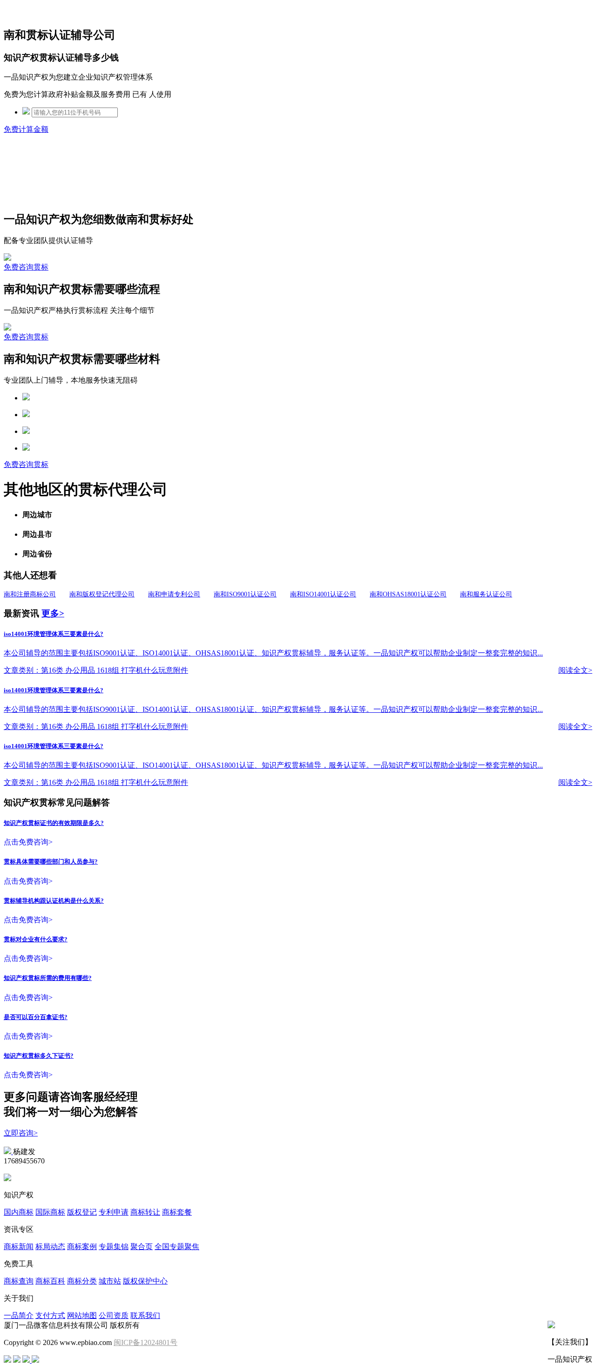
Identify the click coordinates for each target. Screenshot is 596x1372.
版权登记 (82, 1212)
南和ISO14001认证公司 (323, 594)
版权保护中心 (145, 1281)
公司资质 (114, 1315)
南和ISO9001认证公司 (245, 594)
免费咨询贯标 (26, 267)
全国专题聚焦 (177, 1246)
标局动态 (50, 1246)
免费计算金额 (26, 129)
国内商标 (19, 1212)
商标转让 (145, 1212)
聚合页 (141, 1246)
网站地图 (82, 1315)
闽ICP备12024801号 (145, 1342)
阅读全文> (575, 670)
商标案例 (82, 1246)
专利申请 (114, 1212)
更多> (52, 613)
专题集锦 (114, 1246)
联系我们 (145, 1315)
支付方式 (50, 1315)
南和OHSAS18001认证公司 (408, 594)
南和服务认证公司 (486, 594)
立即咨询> (21, 1133)
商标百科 (50, 1281)
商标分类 (82, 1281)
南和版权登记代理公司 (102, 594)
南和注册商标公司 (30, 594)
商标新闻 (19, 1246)
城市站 (110, 1281)
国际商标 (50, 1212)
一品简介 (19, 1315)
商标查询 (19, 1281)
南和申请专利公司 (174, 594)
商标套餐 (177, 1212)
